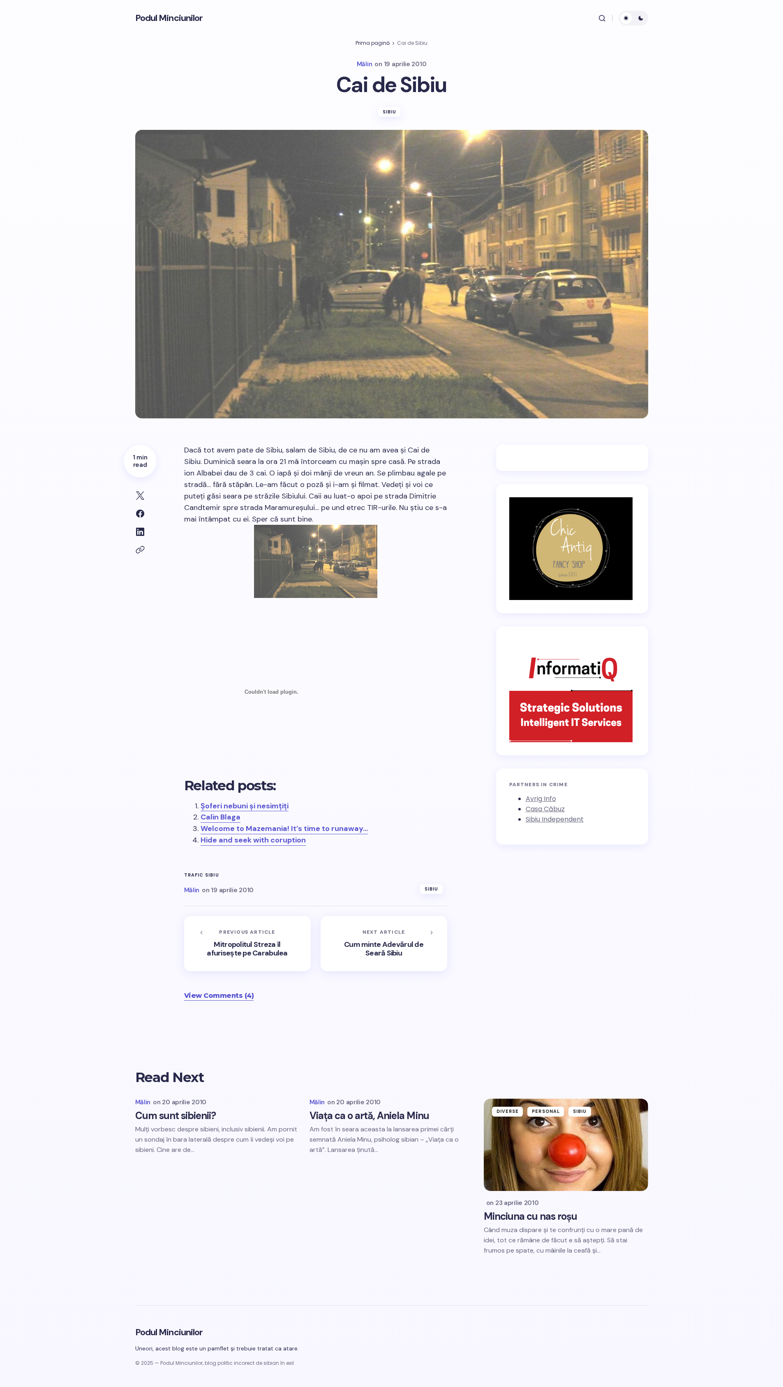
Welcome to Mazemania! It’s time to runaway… (284, 828)
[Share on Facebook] (140, 514)
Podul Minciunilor (169, 18)
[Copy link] (140, 550)
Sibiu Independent (555, 819)
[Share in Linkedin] (140, 532)
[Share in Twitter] (140, 496)
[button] (602, 18)
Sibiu (390, 112)
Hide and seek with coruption (253, 840)
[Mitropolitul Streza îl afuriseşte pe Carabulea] (247, 943)
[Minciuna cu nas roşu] (566, 1145)
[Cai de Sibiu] (315, 561)
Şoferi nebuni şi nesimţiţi (245, 806)
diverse (508, 1111)
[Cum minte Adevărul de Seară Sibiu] (384, 943)
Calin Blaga (220, 817)
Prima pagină (373, 42)
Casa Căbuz (545, 809)
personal (546, 1111)
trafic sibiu (201, 875)
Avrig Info (541, 799)
